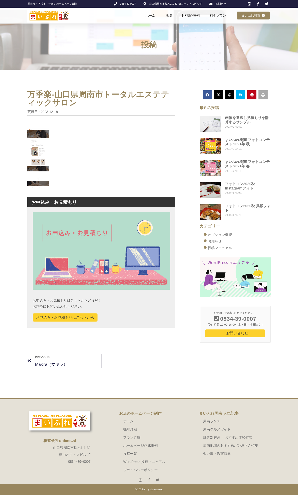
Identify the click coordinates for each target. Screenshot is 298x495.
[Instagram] (140, 480)
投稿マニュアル (220, 248)
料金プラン (218, 15)
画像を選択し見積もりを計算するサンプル (247, 120)
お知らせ (215, 241)
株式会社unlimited (60, 440)
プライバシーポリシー (140, 470)
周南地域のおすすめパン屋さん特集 (230, 446)
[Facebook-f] (149, 480)
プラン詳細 (131, 437)
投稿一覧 (130, 454)
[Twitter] (157, 480)
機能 (168, 15)
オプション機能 (220, 235)
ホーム (150, 15)
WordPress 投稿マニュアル (144, 462)
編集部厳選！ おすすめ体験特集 (227, 437)
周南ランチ (211, 421)
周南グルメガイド (217, 429)
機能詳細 (130, 429)
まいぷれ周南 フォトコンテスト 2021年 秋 (247, 142)
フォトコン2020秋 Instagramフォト (240, 186)
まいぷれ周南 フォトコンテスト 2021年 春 (247, 164)
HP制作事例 (191, 15)
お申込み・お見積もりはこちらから (65, 317)
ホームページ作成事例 (140, 446)
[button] (207, 94)
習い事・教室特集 (217, 454)
